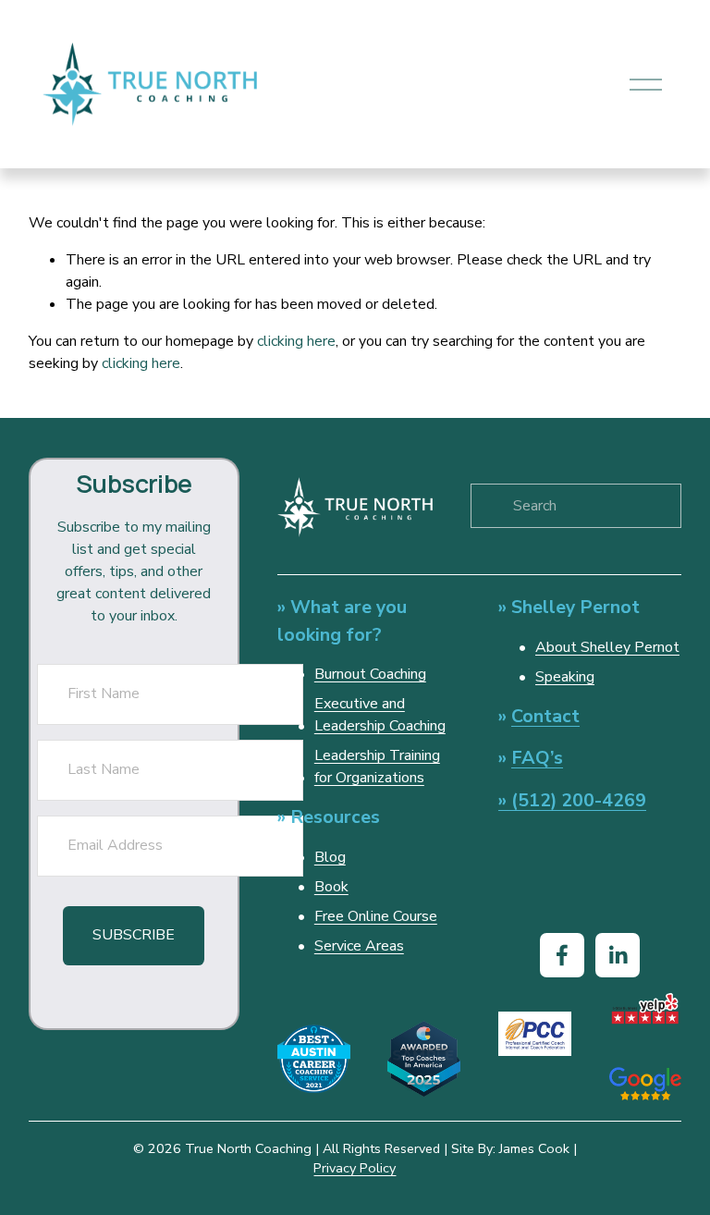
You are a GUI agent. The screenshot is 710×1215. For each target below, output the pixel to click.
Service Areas (359, 946)
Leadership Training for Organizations (377, 766)
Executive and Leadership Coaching (380, 714)
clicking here (296, 341)
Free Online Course (375, 916)
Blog (330, 857)
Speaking (564, 677)
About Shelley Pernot (607, 647)
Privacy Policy (354, 1168)
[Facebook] (562, 955)
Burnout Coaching (370, 674)
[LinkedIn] (617, 955)
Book (331, 887)
